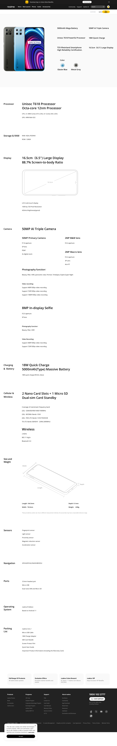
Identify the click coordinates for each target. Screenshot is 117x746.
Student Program (30, 700)
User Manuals (47, 705)
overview (93, 12)
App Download (66, 703)
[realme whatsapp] (91, 716)
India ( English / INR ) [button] (12, 723)
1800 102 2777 (97, 694)
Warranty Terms (106, 723)
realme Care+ (10, 705)
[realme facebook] (91, 711)
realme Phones (11, 698)
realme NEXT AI (30, 711)
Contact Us (47, 700)
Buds (8, 700)
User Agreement (77, 723)
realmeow (64, 711)
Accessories (10, 703)
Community (72, 7)
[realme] (11, 7)
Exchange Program (30, 705)
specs (100, 12)
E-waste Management (49, 723)
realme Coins (29, 708)
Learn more (31, 732)
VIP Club (28, 698)
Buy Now (106, 11)
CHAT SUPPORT (99, 699)
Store (19, 6)
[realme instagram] (106, 711)
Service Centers (48, 711)
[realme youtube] (101, 711)
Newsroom (65, 708)
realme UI (86, 7)
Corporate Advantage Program (33, 703)
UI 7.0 (45, 713)
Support (79, 7)
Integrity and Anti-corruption (63, 723)
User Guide (47, 703)
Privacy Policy (86, 723)
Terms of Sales (96, 723)
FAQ (45, 698)
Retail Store (65, 705)
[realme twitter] (96, 711)
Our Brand (64, 698)
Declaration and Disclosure (69, 713)
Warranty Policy (48, 708)
